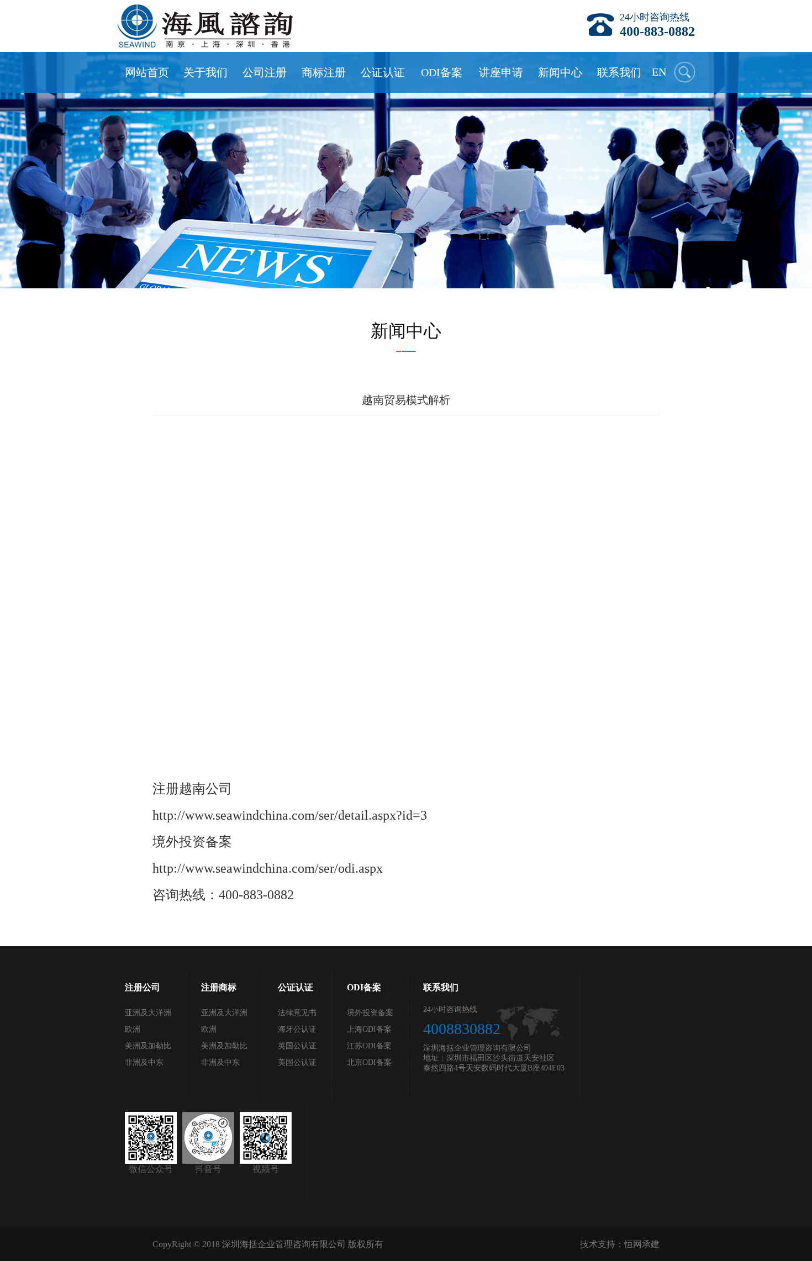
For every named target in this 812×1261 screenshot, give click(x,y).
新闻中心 (560, 72)
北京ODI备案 (369, 1062)
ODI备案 (441, 72)
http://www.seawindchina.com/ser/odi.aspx (267, 868)
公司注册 (264, 72)
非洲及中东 (144, 1062)
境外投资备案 (370, 1013)
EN (659, 72)
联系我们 (619, 72)
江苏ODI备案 (369, 1046)
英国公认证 (297, 1046)
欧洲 (132, 1029)
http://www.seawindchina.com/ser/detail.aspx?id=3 (289, 815)
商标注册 (324, 72)
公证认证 (383, 72)
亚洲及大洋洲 (148, 1013)
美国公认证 (297, 1062)
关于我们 (205, 72)
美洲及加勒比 (148, 1046)
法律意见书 (297, 1013)
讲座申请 (501, 72)
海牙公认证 (297, 1029)
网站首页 (147, 72)
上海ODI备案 (369, 1029)
